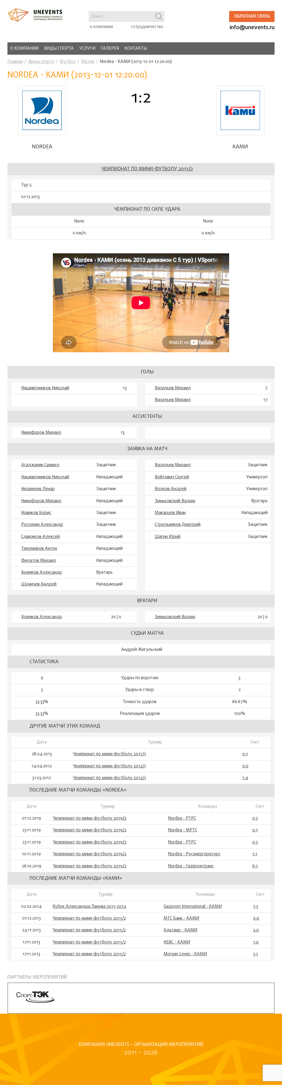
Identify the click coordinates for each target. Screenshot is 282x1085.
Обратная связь (252, 16)
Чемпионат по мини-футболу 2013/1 (109, 754)
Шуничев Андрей (38, 584)
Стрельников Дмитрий (177, 525)
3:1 (255, 954)
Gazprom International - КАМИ (193, 907)
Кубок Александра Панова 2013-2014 (89, 907)
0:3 (255, 818)
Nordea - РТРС (182, 818)
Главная (15, 62)
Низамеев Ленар (38, 489)
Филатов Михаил (38, 561)
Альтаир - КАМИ (180, 930)
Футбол (68, 62)
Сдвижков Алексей (40, 537)
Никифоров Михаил (41, 433)
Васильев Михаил (173, 388)
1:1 (254, 854)
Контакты (135, 48)
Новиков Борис (36, 513)
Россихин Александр (42, 525)
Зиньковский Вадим (175, 501)
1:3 (255, 907)
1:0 (256, 942)
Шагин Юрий (167, 537)
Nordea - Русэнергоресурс (194, 854)
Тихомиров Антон (39, 549)
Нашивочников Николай (45, 388)
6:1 (255, 866)
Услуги (87, 48)
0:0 (245, 766)
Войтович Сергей (172, 477)
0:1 (245, 754)
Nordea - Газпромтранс (191, 866)
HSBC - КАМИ (177, 942)
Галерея (110, 48)
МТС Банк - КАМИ (181, 918)
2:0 (256, 930)
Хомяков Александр (41, 573)
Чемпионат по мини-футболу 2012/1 (109, 766)
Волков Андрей (170, 489)
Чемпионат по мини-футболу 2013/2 (147, 169)
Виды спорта (59, 48)
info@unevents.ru (252, 27)
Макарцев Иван (170, 513)
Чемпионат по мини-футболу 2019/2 (89, 818)
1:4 (245, 778)
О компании (24, 48)
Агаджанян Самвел (40, 465)
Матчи (87, 62)
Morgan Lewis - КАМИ (185, 954)
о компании (101, 27)
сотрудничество (147, 27)
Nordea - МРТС (182, 830)
